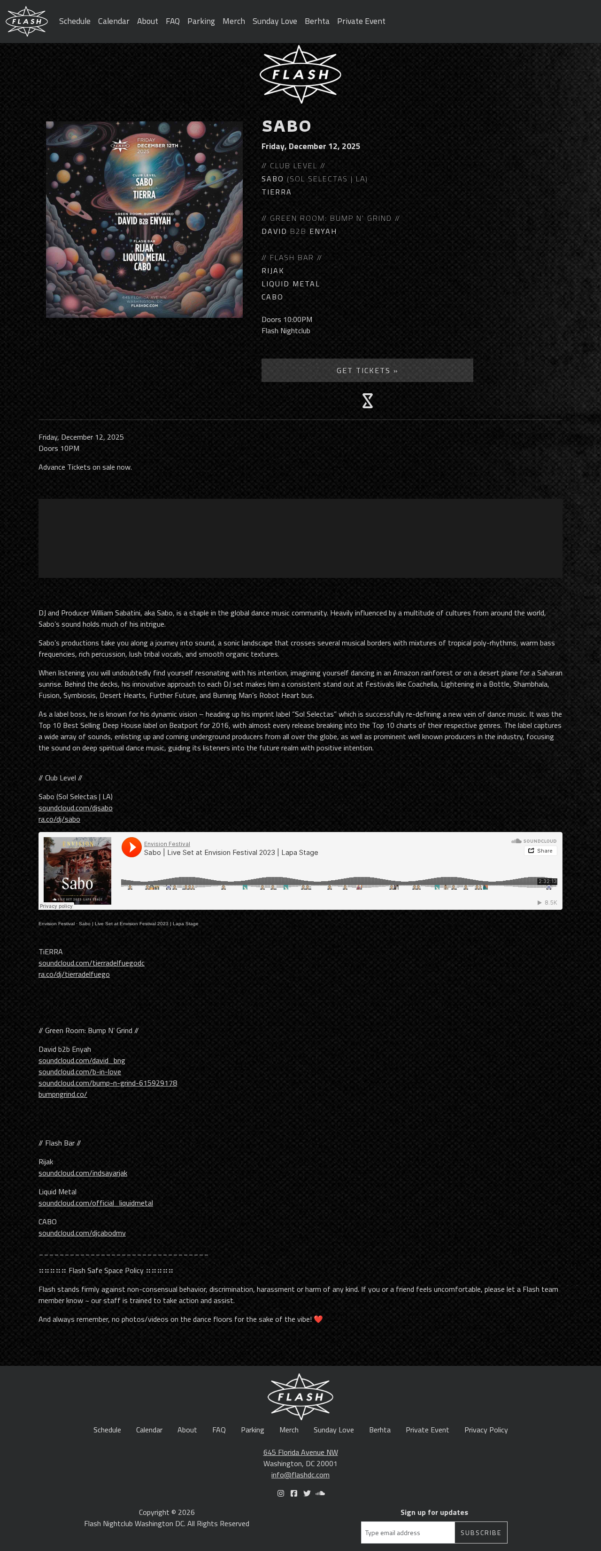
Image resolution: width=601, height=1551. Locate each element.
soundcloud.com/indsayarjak (83, 1172)
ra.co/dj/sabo (59, 818)
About (147, 21)
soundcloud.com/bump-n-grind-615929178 (108, 1082)
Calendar (114, 21)
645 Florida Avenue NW (300, 1452)
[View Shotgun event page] (367, 400)
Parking (201, 21)
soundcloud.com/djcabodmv (82, 1232)
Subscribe (481, 1532)
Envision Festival (57, 923)
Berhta (317, 21)
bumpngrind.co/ (63, 1094)
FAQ (173, 21)
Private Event (361, 21)
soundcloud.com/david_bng (82, 1060)
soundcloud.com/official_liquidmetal (96, 1202)
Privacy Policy (486, 1429)
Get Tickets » (368, 370)
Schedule (75, 21)
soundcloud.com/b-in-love (80, 1071)
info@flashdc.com (300, 1474)
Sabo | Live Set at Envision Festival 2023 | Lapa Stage (139, 923)
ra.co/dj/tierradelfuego (74, 974)
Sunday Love (275, 21)
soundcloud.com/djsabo (76, 807)
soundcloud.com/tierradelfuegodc (92, 962)
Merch (234, 21)
